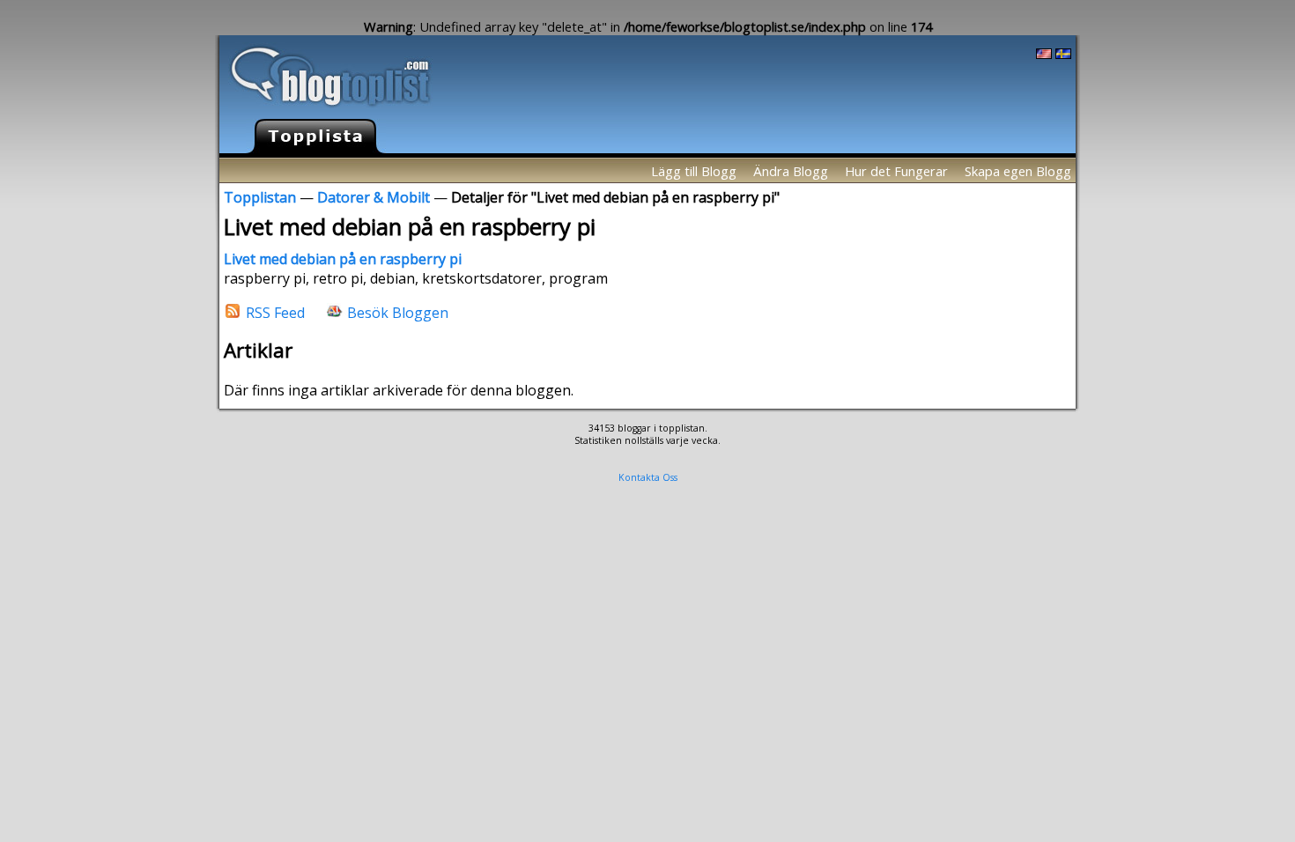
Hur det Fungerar (896, 171)
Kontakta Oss (647, 477)
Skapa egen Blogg (1018, 171)
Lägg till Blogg (693, 171)
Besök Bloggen (397, 312)
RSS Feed (275, 312)
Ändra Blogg (790, 171)
